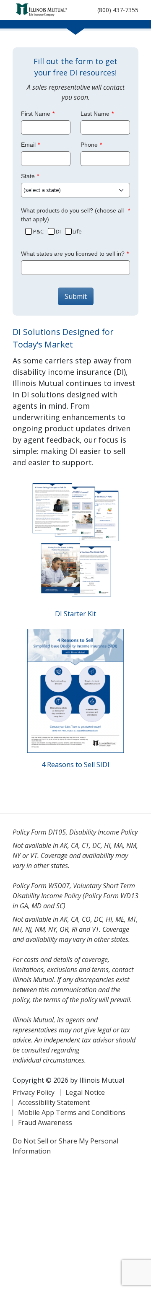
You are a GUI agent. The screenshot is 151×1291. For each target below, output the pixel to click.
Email (28, 144)
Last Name (95, 113)
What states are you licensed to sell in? (73, 253)
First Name (35, 113)
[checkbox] (28, 230)
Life (77, 231)
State (28, 176)
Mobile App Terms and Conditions (71, 1112)
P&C (38, 231)
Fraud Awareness (45, 1122)
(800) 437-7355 (117, 9)
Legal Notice (85, 1092)
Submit (76, 296)
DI (58, 231)
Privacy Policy (34, 1092)
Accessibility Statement (54, 1102)
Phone (89, 144)
